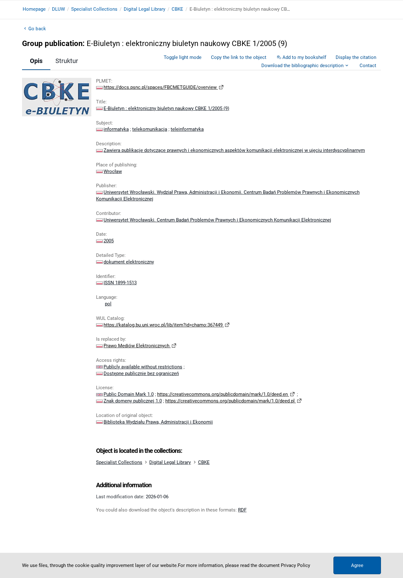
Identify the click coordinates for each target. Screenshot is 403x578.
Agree (357, 565)
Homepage (34, 9)
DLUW (58, 9)
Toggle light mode (183, 57)
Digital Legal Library (144, 9)
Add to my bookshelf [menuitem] (304, 57)
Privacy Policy (295, 565)
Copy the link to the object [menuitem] (238, 57)
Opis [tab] (36, 61)
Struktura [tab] (68, 61)
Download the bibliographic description (302, 65)
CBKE (177, 9)
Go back (37, 29)
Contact (368, 65)
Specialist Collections (94, 9)
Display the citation (356, 57)
